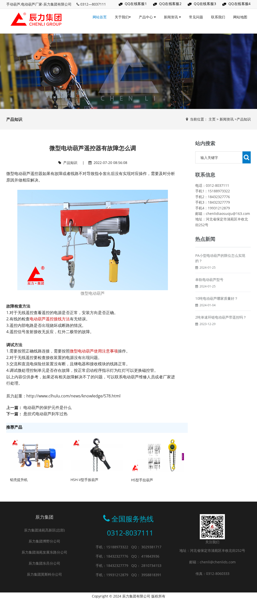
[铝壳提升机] (36, 454)
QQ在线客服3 (205, 3)
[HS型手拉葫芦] (157, 454)
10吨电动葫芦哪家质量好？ (216, 298)
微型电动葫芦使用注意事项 (94, 351)
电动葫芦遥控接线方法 (50, 319)
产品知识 (244, 119)
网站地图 (240, 17)
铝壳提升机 (19, 479)
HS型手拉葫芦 (142, 479)
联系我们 (218, 17)
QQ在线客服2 (170, 3)
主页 (212, 119)
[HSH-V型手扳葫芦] (97, 454)
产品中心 (146, 17)
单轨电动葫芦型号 (209, 279)
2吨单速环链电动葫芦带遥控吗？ (220, 317)
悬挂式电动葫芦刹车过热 (45, 413)
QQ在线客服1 (136, 3)
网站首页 (100, 17)
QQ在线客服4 (239, 3)
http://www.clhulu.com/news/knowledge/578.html (73, 396)
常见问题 (196, 17)
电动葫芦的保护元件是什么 (47, 407)
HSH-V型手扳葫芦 (84, 479)
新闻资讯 (171, 17)
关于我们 (122, 17)
